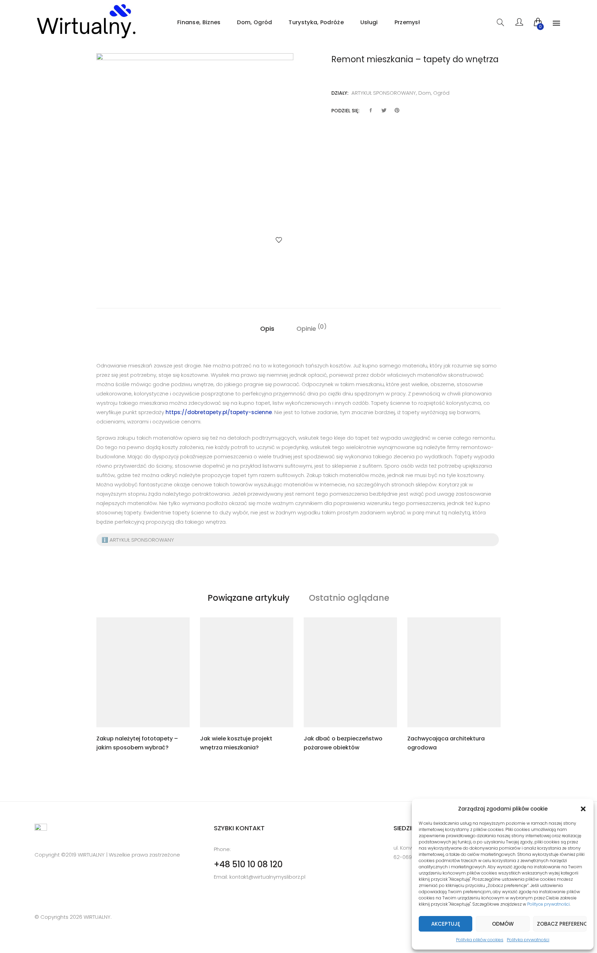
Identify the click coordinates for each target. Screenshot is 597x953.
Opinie (306, 328)
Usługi (369, 22)
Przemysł (407, 22)
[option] (194, 156)
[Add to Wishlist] (278, 239)
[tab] (267, 329)
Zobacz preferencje (562, 923)
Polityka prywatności (528, 940)
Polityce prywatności (548, 904)
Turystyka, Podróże (315, 22)
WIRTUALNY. (97, 917)
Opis (267, 328)
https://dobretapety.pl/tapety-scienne (218, 412)
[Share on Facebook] (371, 110)
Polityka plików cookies (479, 940)
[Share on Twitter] (384, 110)
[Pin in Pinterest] (397, 110)
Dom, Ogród (254, 22)
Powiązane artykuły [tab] (249, 598)
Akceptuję (445, 923)
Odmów (503, 923)
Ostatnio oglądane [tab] (349, 598)
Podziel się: (345, 110)
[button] (583, 808)
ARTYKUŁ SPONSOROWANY (383, 92)
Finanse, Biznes (199, 22)
